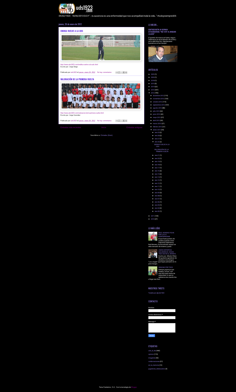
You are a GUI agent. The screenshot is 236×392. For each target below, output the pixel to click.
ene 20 (157, 158)
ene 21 (157, 155)
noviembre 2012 (159, 99)
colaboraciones (154, 361)
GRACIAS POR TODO (165, 267)
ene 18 (157, 165)
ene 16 (157, 171)
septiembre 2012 (159, 105)
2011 (153, 216)
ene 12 (157, 183)
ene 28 (157, 135)
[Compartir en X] (121, 72)
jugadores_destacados (156, 369)
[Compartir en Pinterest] (126, 72)
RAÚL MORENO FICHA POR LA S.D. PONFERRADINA (166, 234)
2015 (153, 83)
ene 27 (157, 139)
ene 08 (157, 196)
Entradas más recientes (70, 127)
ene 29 (157, 132)
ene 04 (157, 208)
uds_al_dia (152, 351)
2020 (153, 77)
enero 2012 (157, 130)
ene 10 (157, 189)
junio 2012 (157, 114)
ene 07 (157, 199)
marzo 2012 (157, 123)
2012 (153, 93)
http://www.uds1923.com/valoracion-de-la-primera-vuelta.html (82, 113)
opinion (151, 354)
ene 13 (157, 180)
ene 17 (157, 168)
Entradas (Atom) (106, 135)
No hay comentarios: (104, 72)
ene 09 (157, 193)
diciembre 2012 (158, 95)
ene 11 (157, 186)
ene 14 (157, 177)
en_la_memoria (153, 365)
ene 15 (157, 174)
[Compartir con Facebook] (124, 72)
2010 (153, 219)
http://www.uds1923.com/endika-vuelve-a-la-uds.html (79, 64)
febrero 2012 (157, 127)
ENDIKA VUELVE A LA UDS (71, 30)
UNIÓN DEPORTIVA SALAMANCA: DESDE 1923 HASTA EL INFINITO (167, 252)
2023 (153, 74)
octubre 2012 (158, 102)
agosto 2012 (157, 108)
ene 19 (157, 161)
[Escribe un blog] (119, 72)
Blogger (134, 387)
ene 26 (157, 142)
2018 (153, 80)
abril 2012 (156, 120)
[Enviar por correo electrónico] (117, 72)
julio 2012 (156, 111)
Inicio (103, 127)
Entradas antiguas (134, 127)
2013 (153, 90)
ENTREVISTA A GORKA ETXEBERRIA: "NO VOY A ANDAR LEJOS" (162, 32)
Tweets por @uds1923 (156, 293)
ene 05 (157, 205)
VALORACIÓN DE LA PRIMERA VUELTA (77, 79)
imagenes (151, 358)
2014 (153, 87)
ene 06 (157, 202)
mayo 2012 (157, 117)
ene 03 (157, 211)
